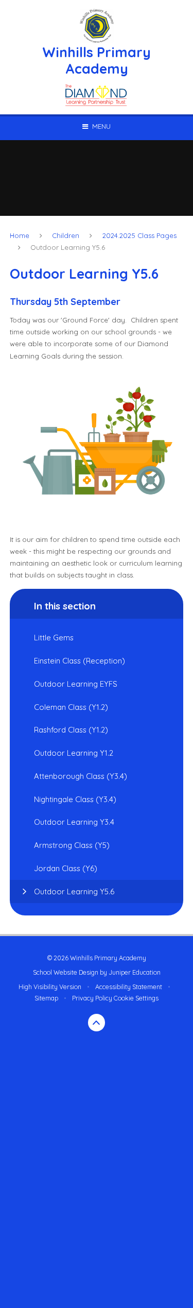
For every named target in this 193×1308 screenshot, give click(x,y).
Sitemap (46, 998)
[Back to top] (97, 1022)
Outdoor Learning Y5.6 (67, 247)
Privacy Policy (92, 998)
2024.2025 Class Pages (139, 235)
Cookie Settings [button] (136, 998)
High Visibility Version (50, 987)
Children (65, 235)
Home (19, 235)
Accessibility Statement (128, 987)
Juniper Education (135, 972)
